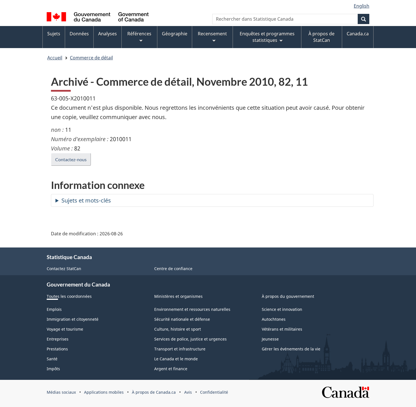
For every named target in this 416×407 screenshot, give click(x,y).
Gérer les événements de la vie (291, 349)
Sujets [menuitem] (53, 34)
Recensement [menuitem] (212, 34)
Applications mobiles (104, 392)
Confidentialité (214, 392)
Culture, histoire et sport (177, 329)
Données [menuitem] (79, 34)
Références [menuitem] (139, 34)
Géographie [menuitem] (174, 34)
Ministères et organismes (178, 296)
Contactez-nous (71, 159)
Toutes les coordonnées (69, 296)
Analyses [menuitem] (107, 34)
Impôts (53, 368)
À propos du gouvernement (288, 296)
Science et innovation (282, 309)
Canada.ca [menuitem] (358, 34)
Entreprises (57, 339)
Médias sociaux (61, 392)
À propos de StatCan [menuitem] (321, 37)
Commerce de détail (91, 58)
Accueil (54, 58)
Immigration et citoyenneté (72, 319)
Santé (52, 358)
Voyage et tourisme (65, 329)
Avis (188, 392)
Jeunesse (270, 339)
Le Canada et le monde (176, 358)
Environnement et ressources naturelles (192, 309)
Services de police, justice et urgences (190, 339)
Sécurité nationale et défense (182, 319)
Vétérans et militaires (282, 329)
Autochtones (274, 319)
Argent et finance (170, 368)
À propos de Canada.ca (154, 392)
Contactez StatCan (64, 268)
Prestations (57, 349)
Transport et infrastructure (179, 349)
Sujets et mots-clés (86, 200)
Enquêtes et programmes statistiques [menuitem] (267, 37)
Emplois (54, 309)
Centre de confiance (173, 268)
